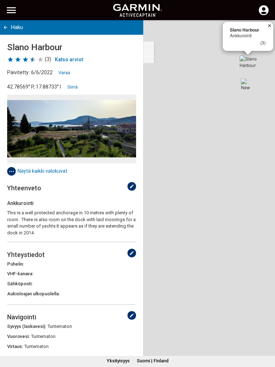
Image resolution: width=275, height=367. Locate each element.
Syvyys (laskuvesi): (26, 326)
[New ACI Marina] (246, 84)
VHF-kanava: (20, 273)
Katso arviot (69, 59)
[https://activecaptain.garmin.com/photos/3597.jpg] (71, 129)
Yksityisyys (118, 360)
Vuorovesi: (18, 336)
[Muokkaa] (131, 186)
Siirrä (72, 87)
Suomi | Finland (153, 360)
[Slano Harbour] (248, 64)
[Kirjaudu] (264, 14)
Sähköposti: (20, 283)
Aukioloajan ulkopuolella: (33, 293)
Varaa (64, 72)
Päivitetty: (18, 72)
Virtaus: (15, 346)
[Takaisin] (5, 27)
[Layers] (262, 32)
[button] (266, 334)
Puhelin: (15, 264)
